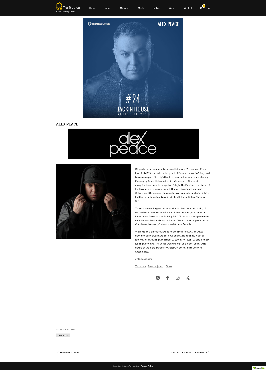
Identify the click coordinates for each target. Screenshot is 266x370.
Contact (188, 8)
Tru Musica (71, 7)
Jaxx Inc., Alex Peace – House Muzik (189, 352)
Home (92, 8)
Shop (171, 8)
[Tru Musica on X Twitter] (187, 277)
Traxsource (140, 266)
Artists (156, 8)
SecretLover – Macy (69, 352)
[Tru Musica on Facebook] (167, 277)
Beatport (152, 266)
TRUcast (124, 8)
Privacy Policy (147, 366)
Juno (160, 266)
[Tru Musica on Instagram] (177, 277)
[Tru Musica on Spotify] (157, 277)
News (107, 8)
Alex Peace (70, 329)
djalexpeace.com (143, 258)
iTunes (169, 266)
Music (141, 8)
